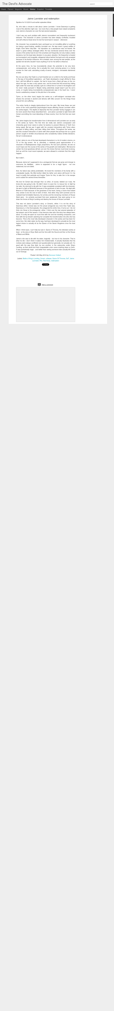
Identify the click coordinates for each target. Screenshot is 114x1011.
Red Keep (46, 260)
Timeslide (48, 9)
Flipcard (10, 9)
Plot (41, 260)
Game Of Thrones (58, 258)
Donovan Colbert (55, 255)
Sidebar (32, 9)
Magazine (18, 9)
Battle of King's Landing (31, 258)
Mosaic (25, 9)
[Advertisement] (87, 53)
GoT (67, 258)
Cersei (42, 258)
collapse (49, 258)
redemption (55, 260)
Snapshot (40, 9)
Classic (3, 9)
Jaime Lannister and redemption (43, 18)
